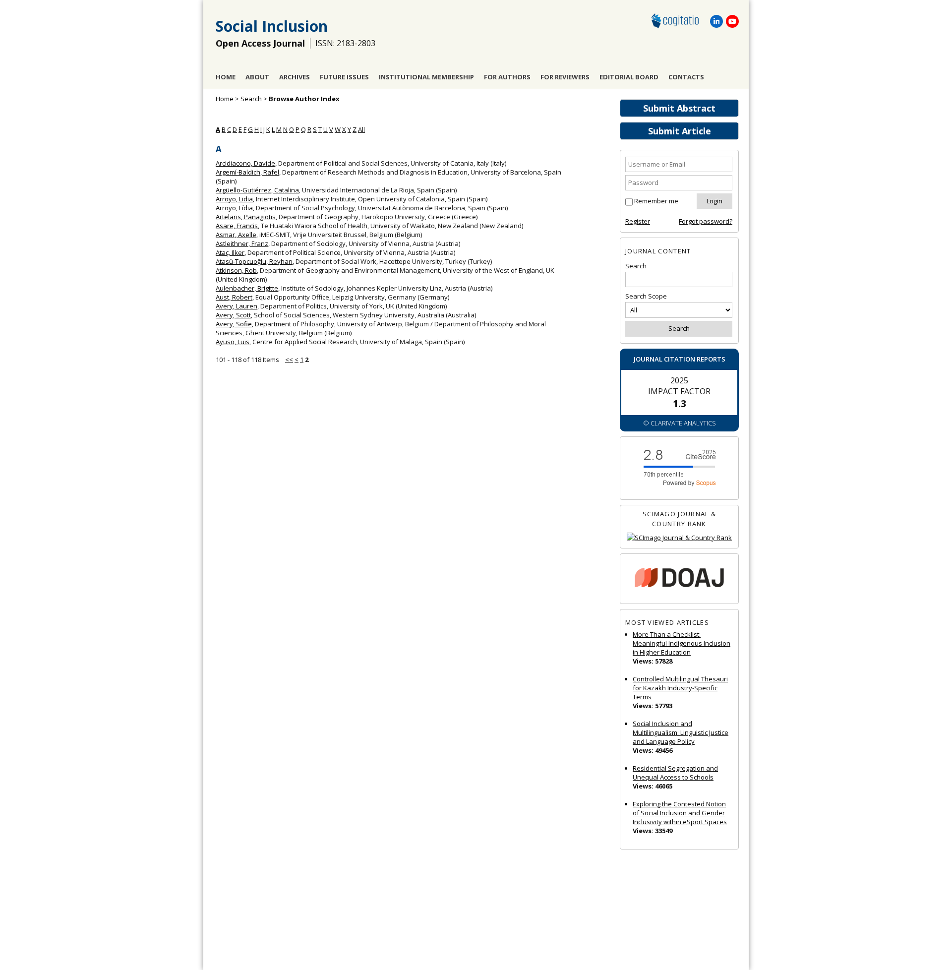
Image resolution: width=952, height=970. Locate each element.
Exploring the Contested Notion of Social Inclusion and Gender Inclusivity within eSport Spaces (680, 812)
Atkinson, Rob (236, 270)
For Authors (507, 76)
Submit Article (679, 131)
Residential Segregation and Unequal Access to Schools (675, 773)
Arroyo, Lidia (234, 198)
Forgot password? (705, 221)
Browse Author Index (304, 98)
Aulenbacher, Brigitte (247, 288)
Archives (294, 76)
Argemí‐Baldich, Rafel (247, 172)
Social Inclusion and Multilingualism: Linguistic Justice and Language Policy (680, 732)
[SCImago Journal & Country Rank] (679, 538)
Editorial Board (628, 76)
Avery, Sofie (234, 323)
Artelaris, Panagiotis (246, 216)
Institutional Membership (426, 76)
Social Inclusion (272, 26)
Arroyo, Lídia (234, 207)
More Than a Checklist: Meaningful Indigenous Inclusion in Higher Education (681, 643)
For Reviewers (565, 76)
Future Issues (344, 76)
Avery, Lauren (236, 306)
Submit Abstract (679, 108)
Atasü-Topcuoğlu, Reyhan (254, 261)
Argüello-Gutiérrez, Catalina (257, 189)
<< (289, 359)
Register (637, 221)
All (361, 129)
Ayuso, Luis (232, 341)
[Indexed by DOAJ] (679, 579)
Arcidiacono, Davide (245, 163)
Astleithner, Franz (242, 243)
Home (226, 76)
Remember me (656, 200)
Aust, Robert (234, 297)
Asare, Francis (237, 225)
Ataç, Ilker (230, 252)
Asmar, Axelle (236, 234)
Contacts (686, 76)
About (257, 76)
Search (251, 98)
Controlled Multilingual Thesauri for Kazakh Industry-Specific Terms (680, 687)
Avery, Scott (233, 314)
